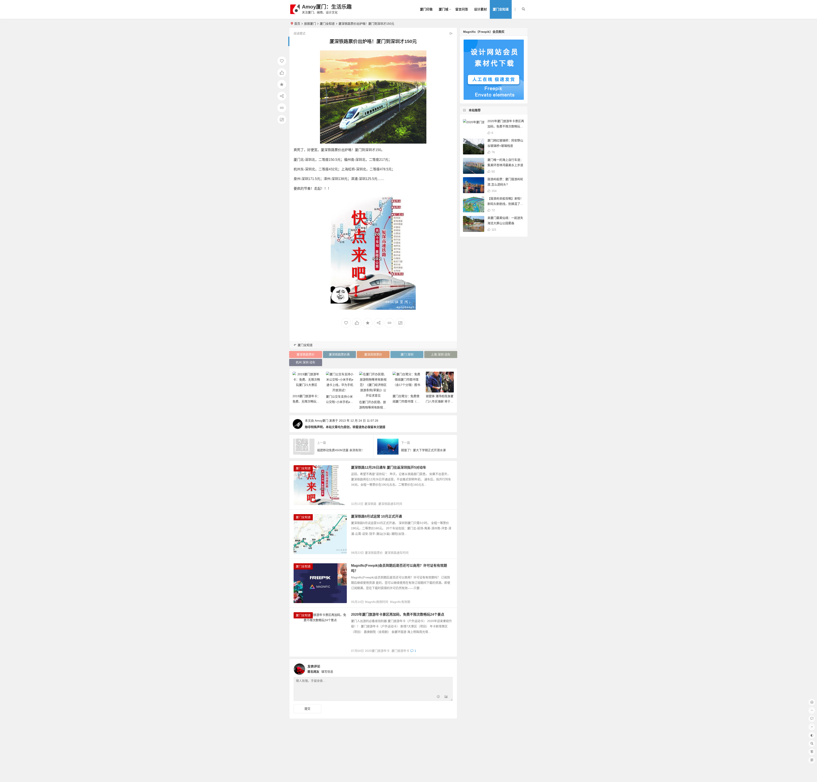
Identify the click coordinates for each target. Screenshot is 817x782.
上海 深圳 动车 (440, 354)
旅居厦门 (310, 23)
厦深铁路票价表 (339, 354)
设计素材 (480, 9)
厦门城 (443, 9)
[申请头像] (448, 668)
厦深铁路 (370, 503)
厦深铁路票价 (305, 354)
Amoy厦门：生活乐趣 (327, 7)
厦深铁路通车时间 (390, 503)
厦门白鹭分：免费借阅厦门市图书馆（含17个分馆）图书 (406, 401)
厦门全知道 (501, 9)
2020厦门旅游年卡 (377, 650)
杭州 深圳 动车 (305, 362)
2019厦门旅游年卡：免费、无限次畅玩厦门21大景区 (306, 401)
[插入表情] (438, 697)
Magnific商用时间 (376, 602)
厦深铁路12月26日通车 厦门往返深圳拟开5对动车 (388, 467)
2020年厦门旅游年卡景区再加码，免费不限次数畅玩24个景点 (397, 614)
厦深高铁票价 (373, 354)
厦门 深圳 (407, 354)
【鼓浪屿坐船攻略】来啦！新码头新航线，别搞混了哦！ (505, 204)
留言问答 (461, 9)
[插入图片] (446, 697)
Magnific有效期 (400, 602)
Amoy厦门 (321, 420)
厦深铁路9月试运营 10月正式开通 (376, 516)
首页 (297, 23)
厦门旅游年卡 (400, 650)
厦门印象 (426, 9)
